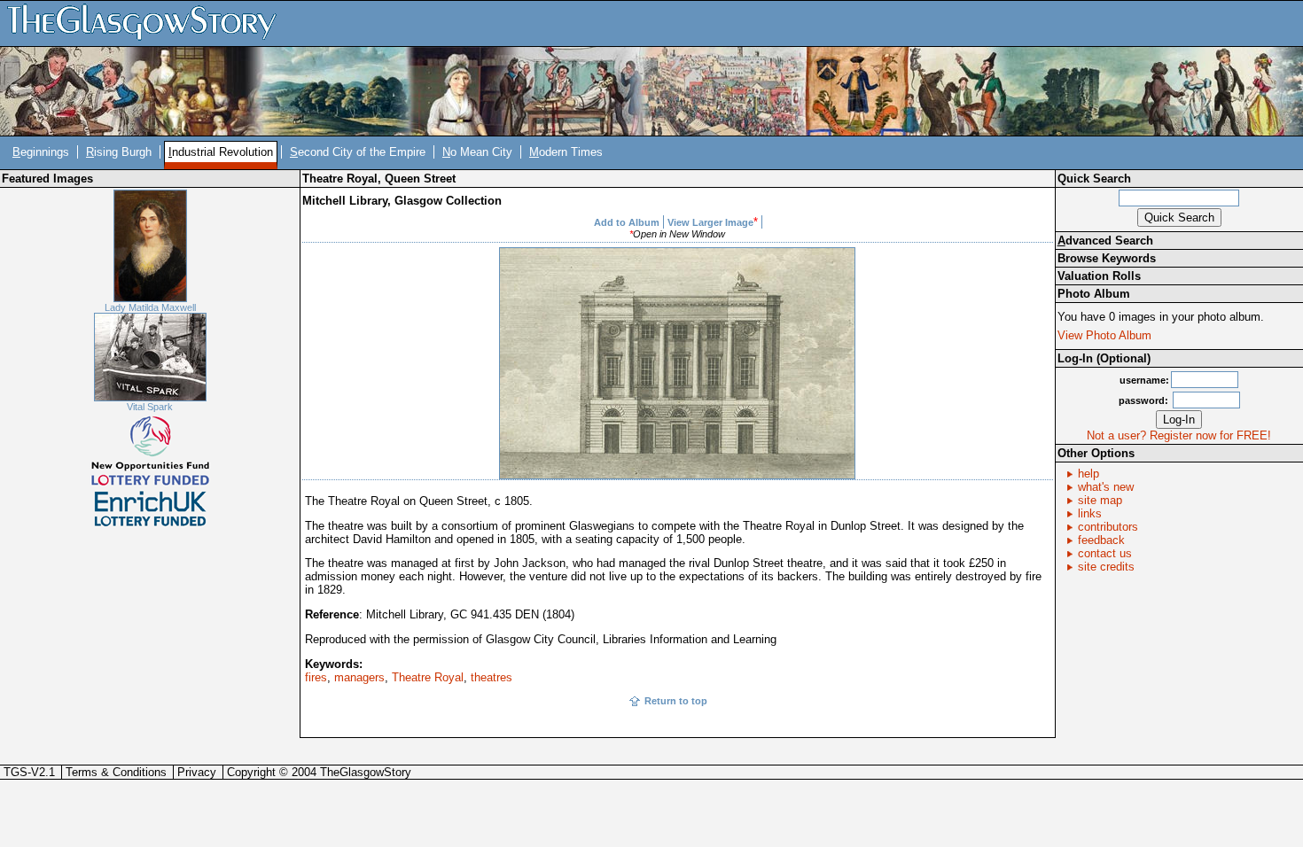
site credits (1106, 566)
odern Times (566, 152)
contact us (1105, 553)
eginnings (40, 152)
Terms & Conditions (116, 772)
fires (316, 677)
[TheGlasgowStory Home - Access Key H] (148, 23)
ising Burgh (119, 152)
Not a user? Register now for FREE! (1179, 435)
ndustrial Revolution (220, 152)
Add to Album (626, 222)
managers (359, 677)
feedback (1101, 540)
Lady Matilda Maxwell (150, 307)
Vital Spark (150, 406)
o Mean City (477, 152)
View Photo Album (1104, 335)
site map (1100, 500)
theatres (491, 677)
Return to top (675, 700)
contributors (1108, 526)
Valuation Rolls (1099, 276)
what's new (1106, 486)
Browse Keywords (1106, 258)
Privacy (196, 772)
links (1090, 513)
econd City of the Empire (357, 152)
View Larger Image (710, 222)
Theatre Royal (428, 677)
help (1088, 473)
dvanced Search (1105, 240)
